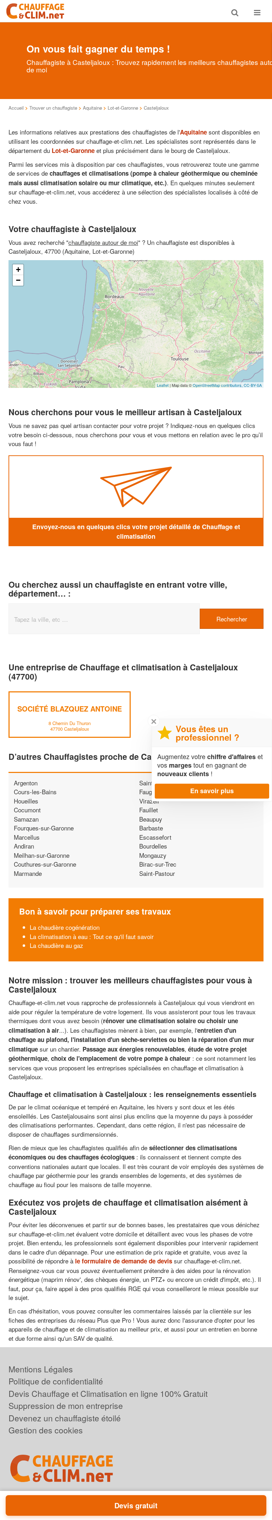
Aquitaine (92, 107)
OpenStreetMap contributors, (218, 385)
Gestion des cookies (45, 1430)
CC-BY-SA (253, 385)
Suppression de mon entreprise (65, 1405)
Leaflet (163, 385)
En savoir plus (212, 790)
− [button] (18, 280)
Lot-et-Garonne (123, 107)
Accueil (16, 107)
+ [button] (18, 269)
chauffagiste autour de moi (103, 242)
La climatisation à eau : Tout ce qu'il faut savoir (92, 936)
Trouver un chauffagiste (53, 107)
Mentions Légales (40, 1369)
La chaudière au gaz (56, 945)
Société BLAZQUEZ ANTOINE (69, 708)
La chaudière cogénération (65, 927)
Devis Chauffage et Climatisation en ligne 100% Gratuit (108, 1393)
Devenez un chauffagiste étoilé (64, 1418)
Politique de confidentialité (55, 1381)
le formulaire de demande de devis (123, 1261)
